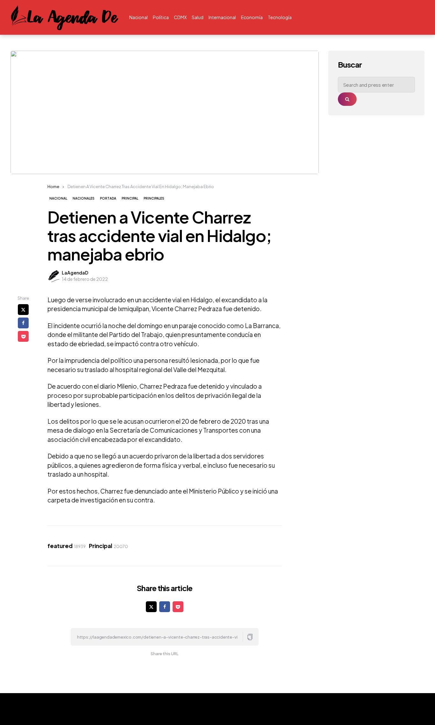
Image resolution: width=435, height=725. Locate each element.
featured (66, 545)
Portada (108, 198)
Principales (154, 198)
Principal (130, 198)
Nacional (58, 198)
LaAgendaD (75, 272)
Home (53, 186)
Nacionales (84, 198)
